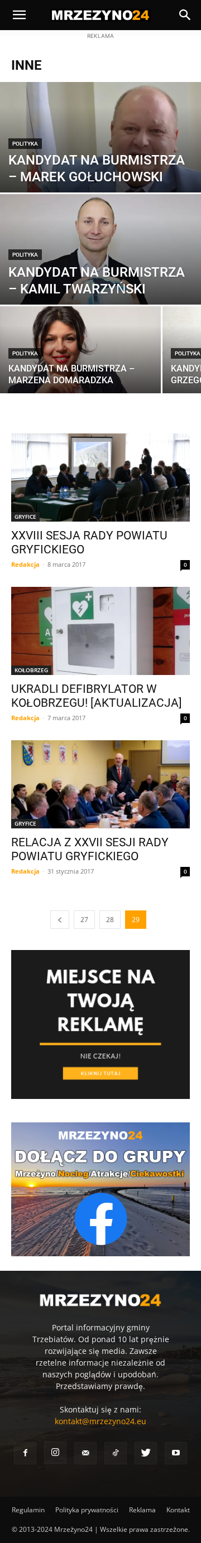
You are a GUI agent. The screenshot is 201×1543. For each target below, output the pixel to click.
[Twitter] (146, 1453)
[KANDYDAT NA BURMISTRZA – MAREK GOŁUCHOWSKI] (100, 184)
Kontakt (178, 1510)
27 (84, 919)
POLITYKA (25, 144)
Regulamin (28, 1510)
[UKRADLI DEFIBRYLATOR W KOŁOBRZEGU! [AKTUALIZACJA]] (100, 631)
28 (110, 919)
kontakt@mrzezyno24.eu (100, 1421)
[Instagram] (55, 1452)
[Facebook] (25, 1453)
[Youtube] (176, 1453)
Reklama (142, 1510)
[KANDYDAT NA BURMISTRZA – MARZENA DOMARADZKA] (80, 356)
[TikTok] (115, 1453)
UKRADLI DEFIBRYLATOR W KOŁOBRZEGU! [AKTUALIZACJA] (96, 696)
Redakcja (25, 564)
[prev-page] (59, 919)
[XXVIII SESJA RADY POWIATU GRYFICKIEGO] (100, 477)
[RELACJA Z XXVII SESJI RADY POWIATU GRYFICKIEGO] (100, 784)
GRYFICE (25, 516)
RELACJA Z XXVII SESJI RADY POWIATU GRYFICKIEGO (90, 849)
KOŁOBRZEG (31, 670)
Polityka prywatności (86, 1510)
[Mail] (85, 1453)
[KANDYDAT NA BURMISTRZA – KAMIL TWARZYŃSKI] (100, 256)
